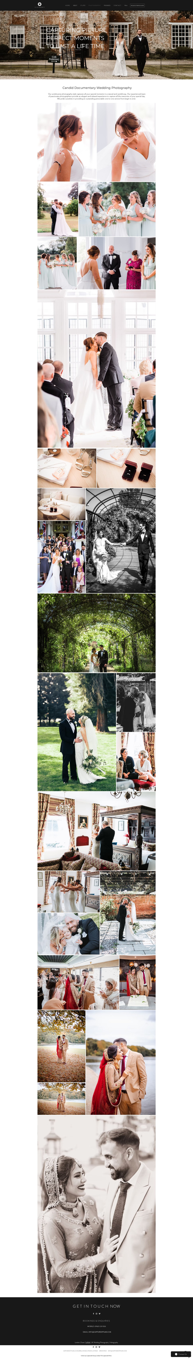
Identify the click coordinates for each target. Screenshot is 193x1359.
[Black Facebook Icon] (93, 1347)
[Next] (182, 45)
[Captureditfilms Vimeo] (100, 1314)
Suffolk (88, 1342)
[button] (137, 5)
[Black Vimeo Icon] (99, 1347)
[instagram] (96, 1314)
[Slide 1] (96, 74)
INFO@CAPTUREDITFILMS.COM (100, 1332)
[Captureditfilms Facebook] (93, 1314)
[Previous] (11, 45)
